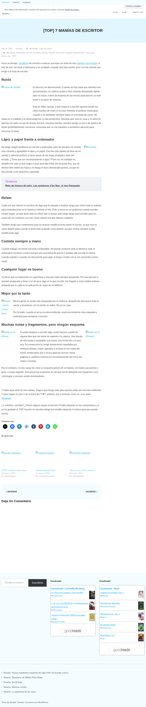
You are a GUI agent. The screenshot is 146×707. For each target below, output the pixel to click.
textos (4, 56)
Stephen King (57, 595)
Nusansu (19, 49)
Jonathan (23, 63)
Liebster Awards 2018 (45, 470)
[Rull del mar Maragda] (141, 609)
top (9, 56)
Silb (103, 638)
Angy (104, 617)
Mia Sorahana (57, 610)
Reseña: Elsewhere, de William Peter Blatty (23, 677)
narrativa (68, 53)
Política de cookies (72, 10)
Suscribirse (37, 583)
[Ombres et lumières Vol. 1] (141, 598)
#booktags (33, 49)
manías (45, 53)
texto (92, 53)
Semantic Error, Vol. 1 (110, 614)
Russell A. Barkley (59, 621)
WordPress (43, 702)
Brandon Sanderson (109, 606)
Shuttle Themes (17, 702)
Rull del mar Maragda (110, 603)
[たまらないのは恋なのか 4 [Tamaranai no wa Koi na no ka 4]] (92, 609)
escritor (29, 53)
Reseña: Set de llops (13, 682)
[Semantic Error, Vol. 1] (141, 619)
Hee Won (105, 595)
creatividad (20, 53)
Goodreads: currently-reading (68, 588)
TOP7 (13, 56)
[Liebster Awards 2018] (51, 460)
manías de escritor (56, 53)
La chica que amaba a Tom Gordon (67, 592)
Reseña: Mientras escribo (15, 687)
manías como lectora (86, 63)
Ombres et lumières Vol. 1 (112, 592)
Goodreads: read (109, 588)
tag (87, 53)
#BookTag (11, 53)
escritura (36, 53)
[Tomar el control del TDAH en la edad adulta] (92, 620)
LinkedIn (16, 2)
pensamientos (79, 53)
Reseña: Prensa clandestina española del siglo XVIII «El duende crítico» (36, 673)
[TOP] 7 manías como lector (14, 470)
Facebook (5, 2)
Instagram (26, 2)
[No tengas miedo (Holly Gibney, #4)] (141, 630)
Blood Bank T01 (107, 635)
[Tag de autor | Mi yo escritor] (85, 460)
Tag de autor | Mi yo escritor (82, 470)
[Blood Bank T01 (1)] (141, 640)
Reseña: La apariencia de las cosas (20, 692)
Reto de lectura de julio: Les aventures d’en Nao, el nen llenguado (42, 185)
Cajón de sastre (45, 49)
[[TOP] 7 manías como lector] (17, 460)
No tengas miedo (108, 624)
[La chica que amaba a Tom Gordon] (92, 598)
